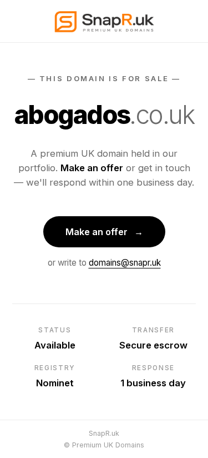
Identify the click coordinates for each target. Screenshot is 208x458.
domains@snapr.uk (125, 262)
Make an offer (104, 231)
